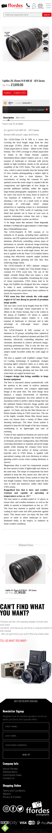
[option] (26, 43)
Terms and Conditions (14, 790)
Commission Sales (12, 775)
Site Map (39, 830)
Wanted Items (10, 772)
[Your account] (28, 4)
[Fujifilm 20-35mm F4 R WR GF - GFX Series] (25, 571)
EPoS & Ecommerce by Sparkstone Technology (31, 832)
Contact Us (8, 778)
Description (8, 117)
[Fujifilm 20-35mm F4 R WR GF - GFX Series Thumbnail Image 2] (45, 49)
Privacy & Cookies (12, 797)
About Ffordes (10, 768)
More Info (20, 117)
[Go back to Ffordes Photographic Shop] (12, 6)
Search (47, 15)
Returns (7, 793)
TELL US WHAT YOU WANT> (13, 641)
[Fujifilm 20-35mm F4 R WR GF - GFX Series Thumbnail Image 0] (26, 43)
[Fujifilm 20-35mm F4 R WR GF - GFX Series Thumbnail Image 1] (45, 42)
